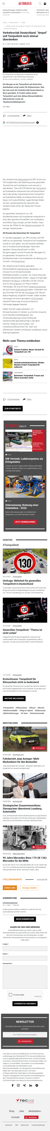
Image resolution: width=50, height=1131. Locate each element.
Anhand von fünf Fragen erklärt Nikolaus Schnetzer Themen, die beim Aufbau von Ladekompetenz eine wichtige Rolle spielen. (23, 468)
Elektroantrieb (22, 289)
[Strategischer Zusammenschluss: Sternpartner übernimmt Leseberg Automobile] (25, 785)
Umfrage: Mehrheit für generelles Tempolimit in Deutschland (22, 582)
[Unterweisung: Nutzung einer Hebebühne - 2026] (25, 487)
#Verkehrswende (37, 713)
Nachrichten (14, 22)
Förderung (17, 284)
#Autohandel (17, 801)
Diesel (32, 278)
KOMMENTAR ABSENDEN (25, 1004)
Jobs (21, 1111)
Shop (11, 1111)
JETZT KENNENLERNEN (25, 522)
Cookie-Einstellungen (38, 1125)
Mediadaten (35, 1111)
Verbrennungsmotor (37, 287)
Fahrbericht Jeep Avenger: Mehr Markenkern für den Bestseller (21, 760)
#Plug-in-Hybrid (26, 710)
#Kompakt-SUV (18, 755)
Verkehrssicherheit (33, 225)
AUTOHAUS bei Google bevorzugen (20, 122)
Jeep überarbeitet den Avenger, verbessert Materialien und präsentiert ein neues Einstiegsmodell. (23, 767)
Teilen (29, 116)
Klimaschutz (19, 261)
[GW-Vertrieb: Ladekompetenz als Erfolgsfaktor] (25, 441)
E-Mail (5, 944)
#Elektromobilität (10, 710)
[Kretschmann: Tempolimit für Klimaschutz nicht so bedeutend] (25, 659)
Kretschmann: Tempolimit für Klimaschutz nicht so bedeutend (21, 681)
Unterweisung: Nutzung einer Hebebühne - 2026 (21, 507)
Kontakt (15, 1117)
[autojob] (42, 879)
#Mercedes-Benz (19, 854)
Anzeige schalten (29, 888)
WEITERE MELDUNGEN (14, 698)
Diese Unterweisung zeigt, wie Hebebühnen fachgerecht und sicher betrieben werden (20, 513)
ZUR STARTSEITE (13, 408)
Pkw (15, 222)
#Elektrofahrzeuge (10, 713)
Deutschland (23, 179)
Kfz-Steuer (29, 292)
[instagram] (18, 1085)
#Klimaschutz (21, 708)
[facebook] (12, 1085)
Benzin (17, 281)
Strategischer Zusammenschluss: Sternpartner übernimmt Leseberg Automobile (22, 808)
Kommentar (7, 963)
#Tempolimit (11, 545)
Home (5, 22)
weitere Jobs (9, 888)
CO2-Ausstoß (37, 298)
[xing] (24, 1085)
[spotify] (36, 1085)
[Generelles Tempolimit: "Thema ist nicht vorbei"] (25, 610)
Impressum (8, 1125)
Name (5, 954)
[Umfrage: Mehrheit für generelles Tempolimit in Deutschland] (25, 560)
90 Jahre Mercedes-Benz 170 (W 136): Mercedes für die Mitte (25, 859)
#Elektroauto (40, 710)
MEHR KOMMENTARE (25, 919)
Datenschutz (25, 1125)
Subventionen (23, 269)
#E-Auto (24, 713)
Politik (23, 22)
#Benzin (40, 708)
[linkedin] (30, 1085)
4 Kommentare (13, 116)
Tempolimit (41, 188)
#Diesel (32, 708)
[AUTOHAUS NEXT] (15, 425)
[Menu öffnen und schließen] (4, 3)
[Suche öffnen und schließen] (39, 4)
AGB (16, 1125)
